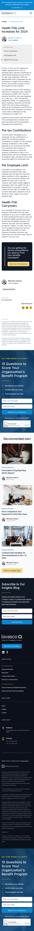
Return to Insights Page (12, 571)
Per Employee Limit (10, 55)
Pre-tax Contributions (10, 51)
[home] (11, 12)
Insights (4, 709)
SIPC (6, 777)
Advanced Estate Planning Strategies (13, 691)
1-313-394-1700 (12, 741)
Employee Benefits (7, 669)
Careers (4, 712)
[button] (30, 13)
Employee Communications (10, 679)
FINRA (3, 777)
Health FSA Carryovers (11, 60)
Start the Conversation (12, 646)
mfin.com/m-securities (19, 798)
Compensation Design (8, 676)
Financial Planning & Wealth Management (14, 687)
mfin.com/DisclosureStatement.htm (11, 783)
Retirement (5, 672)
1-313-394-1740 (13, 743)
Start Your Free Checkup (18, 264)
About (3, 706)
